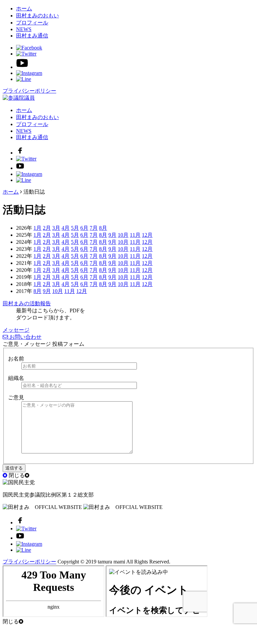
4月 (66, 228)
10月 (123, 235)
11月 (135, 235)
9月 (112, 235)
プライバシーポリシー (29, 91)
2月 (47, 228)
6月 (84, 228)
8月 (103, 228)
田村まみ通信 (32, 35)
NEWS (23, 29)
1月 (37, 228)
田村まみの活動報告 (27, 303)
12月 (147, 235)
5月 (75, 228)
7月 (94, 228)
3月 (56, 228)
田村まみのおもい (37, 15)
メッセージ (16, 330)
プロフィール (32, 22)
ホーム (24, 8)
